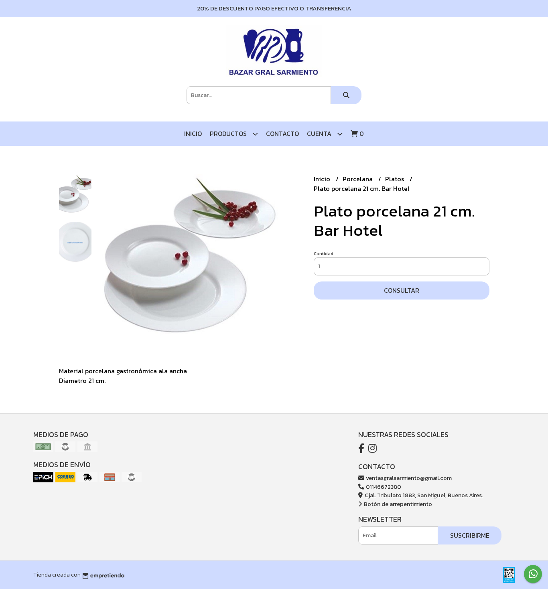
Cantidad (323, 253)
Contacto (282, 133)
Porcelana (358, 179)
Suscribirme (469, 535)
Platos (395, 179)
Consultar (401, 290)
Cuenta (320, 133)
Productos (229, 133)
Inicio (193, 133)
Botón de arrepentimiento (397, 504)
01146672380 (383, 486)
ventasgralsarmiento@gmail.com (408, 478)
